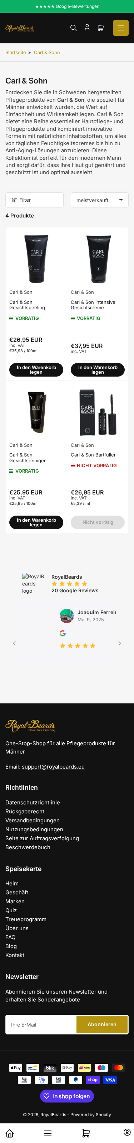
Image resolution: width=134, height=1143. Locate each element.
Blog (11, 946)
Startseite (15, 52)
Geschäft (16, 892)
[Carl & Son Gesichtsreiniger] (36, 411)
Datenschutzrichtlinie (32, 802)
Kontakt (14, 955)
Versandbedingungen (32, 820)
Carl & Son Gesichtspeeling (27, 305)
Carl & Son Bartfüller (93, 455)
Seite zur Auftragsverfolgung (42, 838)
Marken (15, 901)
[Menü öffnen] (121, 28)
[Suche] (73, 28)
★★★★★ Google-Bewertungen (67, 6)
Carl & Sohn (47, 52)
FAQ (10, 937)
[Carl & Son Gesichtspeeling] (36, 258)
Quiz (11, 910)
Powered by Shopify (90, 1114)
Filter (25, 200)
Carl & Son (21, 292)
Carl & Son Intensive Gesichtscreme (93, 305)
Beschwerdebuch (27, 847)
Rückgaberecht (24, 811)
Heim (12, 883)
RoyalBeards (53, 1114)
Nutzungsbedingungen (34, 829)
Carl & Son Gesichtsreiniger (27, 457)
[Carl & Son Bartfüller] (98, 411)
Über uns (17, 928)
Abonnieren (102, 1024)
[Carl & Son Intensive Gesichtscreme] (98, 258)
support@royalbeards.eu (53, 766)
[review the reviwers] (56, 634)
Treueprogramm (25, 919)
